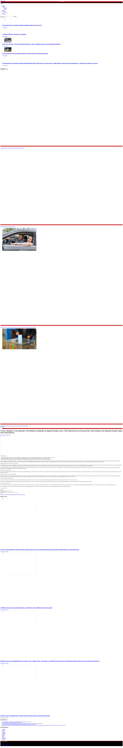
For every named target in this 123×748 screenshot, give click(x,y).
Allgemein (3, 730)
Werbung (4, 743)
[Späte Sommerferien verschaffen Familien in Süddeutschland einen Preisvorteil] (7, 23)
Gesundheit (4, 732)
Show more (2, 426)
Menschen (5, 7)
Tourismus (23, 494)
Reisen (5, 8)
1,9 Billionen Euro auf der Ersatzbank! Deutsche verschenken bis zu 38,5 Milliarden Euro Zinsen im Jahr (26, 607)
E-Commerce (7, 494)
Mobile (19, 494)
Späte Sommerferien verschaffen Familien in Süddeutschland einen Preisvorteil (22, 25)
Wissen (5, 9)
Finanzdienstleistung (12, 494)
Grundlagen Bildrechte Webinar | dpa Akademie (14, 34)
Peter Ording (2, 551)
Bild (3, 494)
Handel (16, 494)
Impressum (4, 745)
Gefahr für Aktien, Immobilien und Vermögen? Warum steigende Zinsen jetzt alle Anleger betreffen (25, 715)
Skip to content (2, 0)
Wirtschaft (3, 11)
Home (3, 5)
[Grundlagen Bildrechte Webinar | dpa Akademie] (7, 32)
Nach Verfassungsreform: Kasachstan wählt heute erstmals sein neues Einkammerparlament (25, 53)
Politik (3, 10)
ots (2, 493)
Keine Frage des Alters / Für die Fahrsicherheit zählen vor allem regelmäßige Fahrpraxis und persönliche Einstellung (31, 44)
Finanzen (5, 12)
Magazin (3, 733)
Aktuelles (3, 6)
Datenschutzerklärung (6, 744)
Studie (21, 494)
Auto (1, 325)
